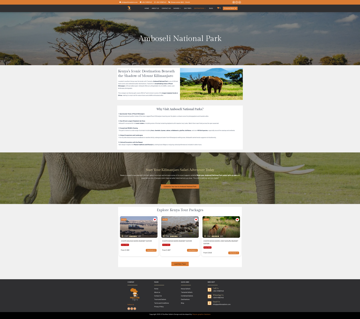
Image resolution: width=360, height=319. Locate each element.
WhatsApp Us (218, 295)
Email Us (216, 302)
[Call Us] (209, 290)
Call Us (215, 288)
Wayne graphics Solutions (201, 314)
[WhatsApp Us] (209, 296)
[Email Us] (209, 303)
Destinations (199, 8)
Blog (211, 8)
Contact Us (166, 8)
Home (147, 8)
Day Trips (187, 8)
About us (155, 8)
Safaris (176, 8)
